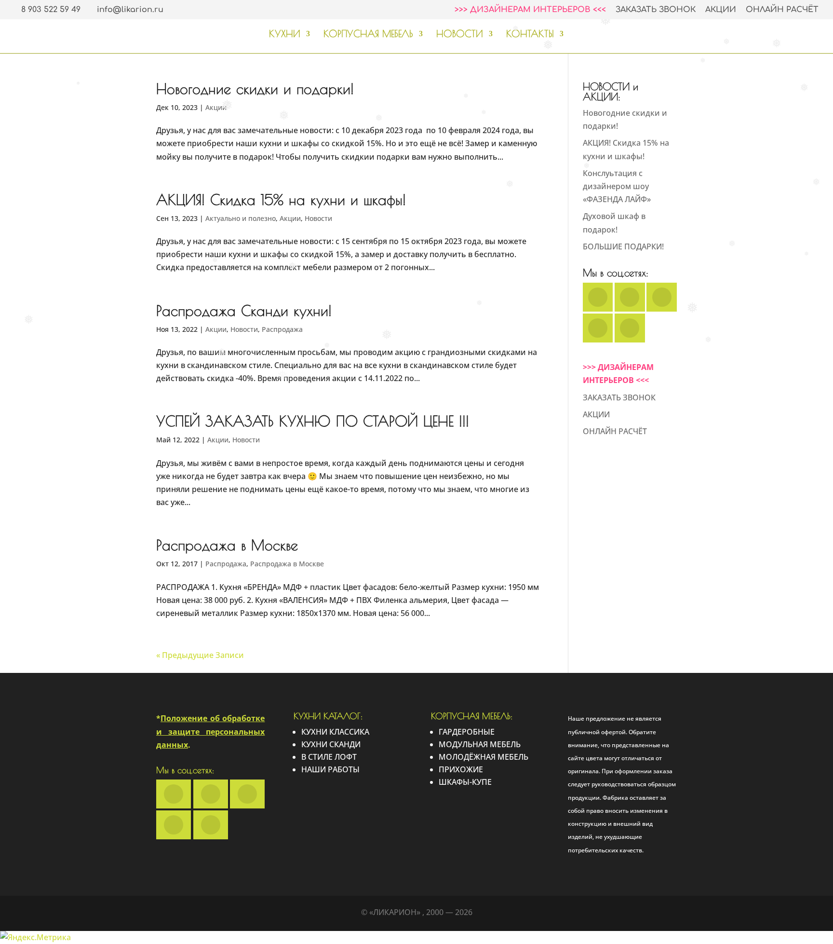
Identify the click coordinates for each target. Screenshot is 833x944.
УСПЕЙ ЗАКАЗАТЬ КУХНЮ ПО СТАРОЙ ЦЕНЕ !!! (312, 420)
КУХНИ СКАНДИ (331, 744)
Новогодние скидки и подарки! (255, 88)
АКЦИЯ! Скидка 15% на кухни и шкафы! (281, 199)
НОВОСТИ (459, 34)
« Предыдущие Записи (200, 655)
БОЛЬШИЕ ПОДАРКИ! (623, 246)
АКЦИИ (720, 10)
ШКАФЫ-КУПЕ (465, 782)
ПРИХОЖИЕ (461, 769)
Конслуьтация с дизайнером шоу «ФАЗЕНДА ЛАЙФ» (617, 186)
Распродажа (282, 329)
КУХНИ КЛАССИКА (335, 731)
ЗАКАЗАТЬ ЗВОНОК (656, 10)
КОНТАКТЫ (530, 34)
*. (210, 731)
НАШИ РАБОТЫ (330, 769)
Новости (318, 218)
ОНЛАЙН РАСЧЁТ (782, 10)
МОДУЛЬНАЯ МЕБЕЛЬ (480, 744)
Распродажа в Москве (227, 544)
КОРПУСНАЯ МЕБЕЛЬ (368, 34)
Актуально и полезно (240, 218)
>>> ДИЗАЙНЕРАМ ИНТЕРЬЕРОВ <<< (530, 10)
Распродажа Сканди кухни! (244, 310)
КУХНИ (284, 34)
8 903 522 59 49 (51, 9)
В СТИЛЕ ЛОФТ (329, 757)
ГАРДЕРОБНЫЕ (467, 731)
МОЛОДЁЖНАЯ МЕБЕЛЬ (483, 757)
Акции (216, 107)
